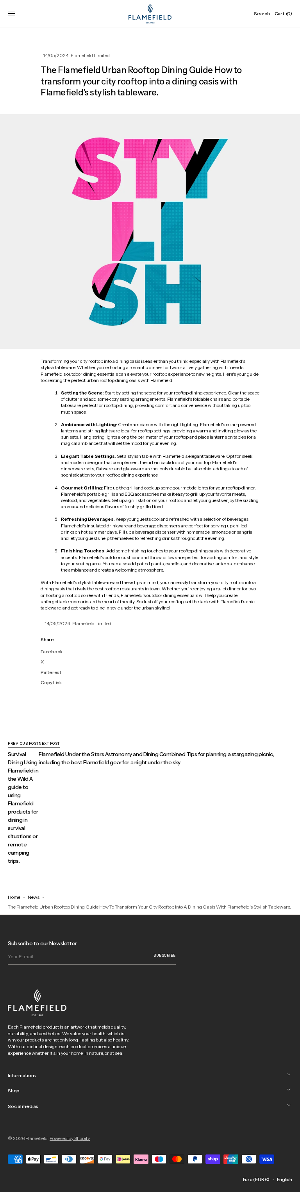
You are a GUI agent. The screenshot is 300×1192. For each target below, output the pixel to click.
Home (14, 897)
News (33, 897)
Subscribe (165, 955)
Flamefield (36, 1138)
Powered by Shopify (70, 1138)
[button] (11, 13)
